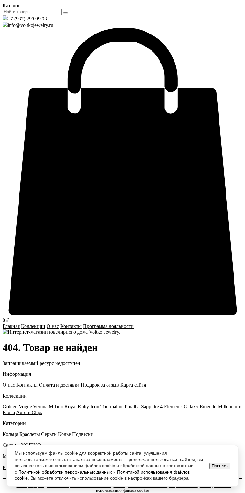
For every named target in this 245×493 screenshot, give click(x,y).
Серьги (49, 434)
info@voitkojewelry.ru (30, 25)
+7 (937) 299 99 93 (27, 18)
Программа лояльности (108, 326)
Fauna (9, 412)
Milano (56, 406)
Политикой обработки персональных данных (65, 471)
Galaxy (191, 406)
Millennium (229, 406)
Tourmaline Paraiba (120, 406)
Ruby (83, 406)
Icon (94, 406)
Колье (64, 434)
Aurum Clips (29, 412)
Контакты (71, 326)
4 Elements (171, 406)
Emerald (208, 406)
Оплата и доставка (59, 385)
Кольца (10, 434)
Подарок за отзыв (100, 385)
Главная (11, 326)
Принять (220, 466)
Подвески (82, 434)
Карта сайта (133, 385)
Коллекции (33, 326)
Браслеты (29, 434)
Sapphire (150, 406)
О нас (53, 326)
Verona (40, 406)
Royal (70, 406)
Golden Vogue (17, 406)
